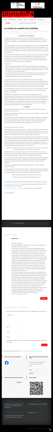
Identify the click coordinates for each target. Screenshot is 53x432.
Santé (25, 33)
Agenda (25, 19)
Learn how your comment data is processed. (31, 351)
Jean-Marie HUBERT (13, 31)
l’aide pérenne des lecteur (34, 405)
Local (5, 33)
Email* (30, 370)
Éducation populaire (36, 31)
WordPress (48, 428)
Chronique (29, 31)
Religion (21, 33)
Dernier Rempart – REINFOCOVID (12, 184)
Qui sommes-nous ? (32, 19)
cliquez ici (6, 418)
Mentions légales (38, 401)
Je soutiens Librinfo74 (12, 19)
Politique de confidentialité (35, 364)
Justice (46, 31)
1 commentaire (33, 33)
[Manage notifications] (50, 430)
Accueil (5, 19)
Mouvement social (11, 33)
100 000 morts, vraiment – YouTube (12, 188)
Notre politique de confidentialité (14, 401)
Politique (17, 33)
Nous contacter (40, 19)
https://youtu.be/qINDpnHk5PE (19, 294)
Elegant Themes (33, 428)
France (42, 31)
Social (27, 33)
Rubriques (20, 19)
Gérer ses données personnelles (14, 412)
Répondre (43, 298)
